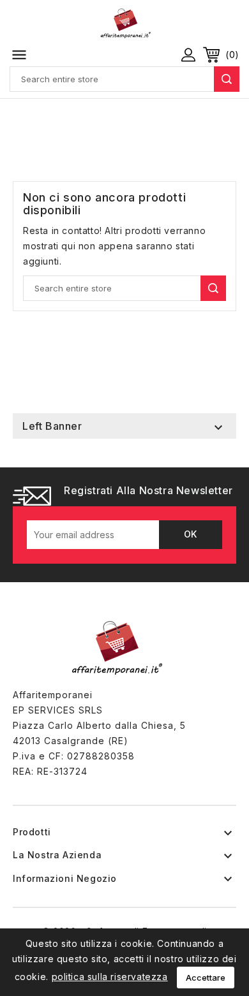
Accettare (205, 977)
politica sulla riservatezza (110, 976)
